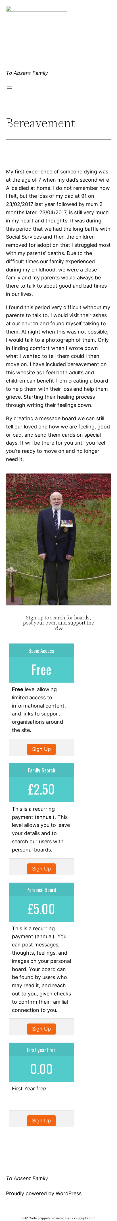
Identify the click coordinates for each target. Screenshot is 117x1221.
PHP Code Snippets (36, 1218)
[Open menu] (9, 87)
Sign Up (41, 749)
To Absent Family (27, 73)
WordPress (69, 1193)
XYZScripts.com (83, 1218)
